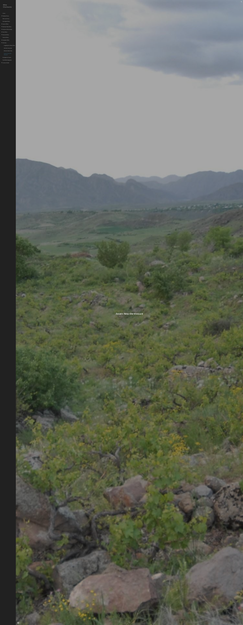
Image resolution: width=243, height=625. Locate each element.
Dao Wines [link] (5, 32)
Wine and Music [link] (6, 18)
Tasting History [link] (6, 16)
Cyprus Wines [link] (6, 24)
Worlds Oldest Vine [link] (8, 50)
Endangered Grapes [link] (7, 57)
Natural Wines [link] (6, 37)
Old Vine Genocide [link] (8, 48)
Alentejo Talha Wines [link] (7, 26)
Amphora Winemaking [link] (7, 29)
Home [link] (4, 13)
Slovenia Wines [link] (6, 34)
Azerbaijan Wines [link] (6, 21)
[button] (241, 1)
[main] (129, 312)
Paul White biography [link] (7, 60)
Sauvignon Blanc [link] (6, 40)
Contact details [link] (6, 62)
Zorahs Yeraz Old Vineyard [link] (7, 54)
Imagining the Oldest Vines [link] (9, 45)
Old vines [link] (5, 42)
